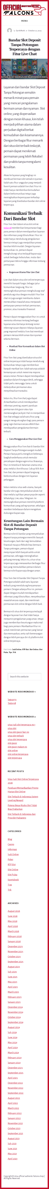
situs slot (12, 728)
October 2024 (14, 1017)
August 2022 (14, 1098)
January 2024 (14, 1063)
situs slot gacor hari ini (18, 732)
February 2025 (14, 997)
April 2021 (12, 1159)
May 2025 (12, 982)
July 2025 (12, 972)
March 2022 (13, 1108)
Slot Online (34, 649)
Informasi (12, 849)
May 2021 (12, 1154)
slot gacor (12, 743)
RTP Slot (25, 649)
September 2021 (15, 1133)
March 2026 (13, 931)
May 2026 (12, 921)
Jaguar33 (12, 699)
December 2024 (15, 1007)
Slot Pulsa (12, 875)
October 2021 (14, 1128)
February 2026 (15, 936)
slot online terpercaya (18, 754)
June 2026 (12, 916)
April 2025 (13, 987)
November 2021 (15, 1123)
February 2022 (15, 1113)
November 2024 (15, 1012)
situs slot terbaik (16, 736)
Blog (10, 839)
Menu (24, 21)
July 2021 (12, 1143)
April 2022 (13, 1103)
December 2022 (15, 1083)
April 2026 (13, 926)
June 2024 (12, 1037)
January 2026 (14, 941)
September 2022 (15, 1093)
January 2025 (14, 1002)
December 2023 (15, 1068)
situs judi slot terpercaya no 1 (21, 725)
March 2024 (13, 1052)
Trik (14, 652)
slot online (13, 750)
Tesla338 (12, 703)
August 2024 (14, 1027)
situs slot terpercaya (17, 739)
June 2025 (12, 977)
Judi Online (17, 649)
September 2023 (15, 1073)
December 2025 (15, 946)
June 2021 (12, 1148)
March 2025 (13, 992)
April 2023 (13, 1078)
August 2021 (14, 1138)
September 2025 (15, 962)
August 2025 (14, 967)
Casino (11, 844)
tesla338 (7, 228)
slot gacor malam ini (17, 747)
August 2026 (14, 911)
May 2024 (12, 1042)
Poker (10, 859)
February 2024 (14, 1058)
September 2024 (15, 1022)
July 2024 (12, 1032)
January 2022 (14, 1118)
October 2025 (14, 956)
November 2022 (15, 1088)
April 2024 (13, 1047)
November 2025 (15, 951)
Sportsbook (13, 880)
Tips (10, 652)
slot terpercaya (15, 758)
